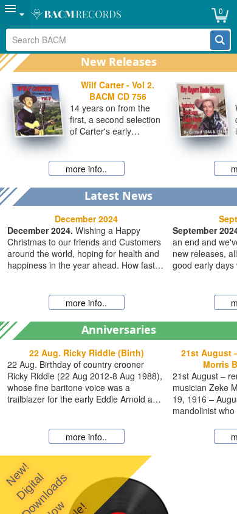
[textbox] (109, 40)
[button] (220, 40)
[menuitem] (15, 14)
